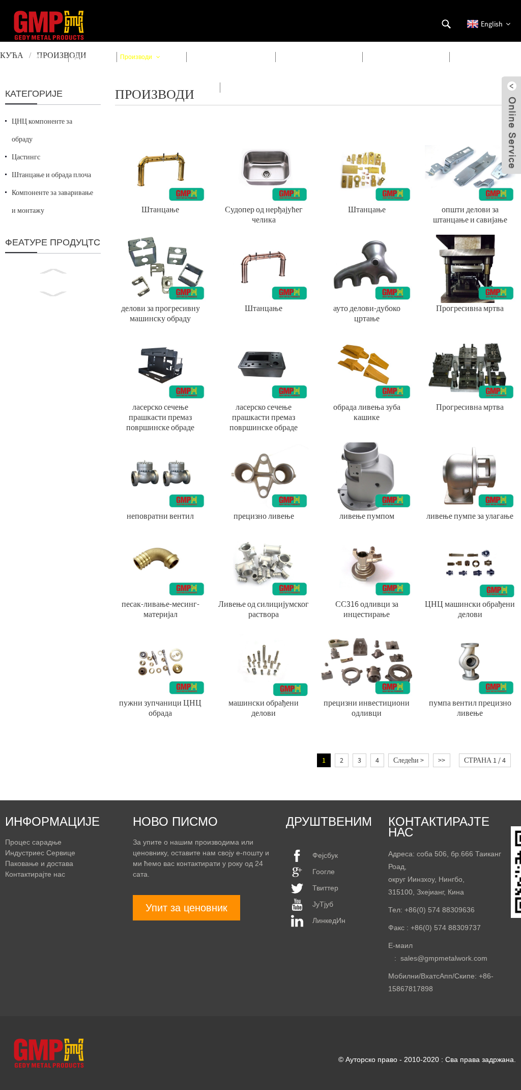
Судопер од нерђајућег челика (264, 214)
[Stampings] (160, 169)
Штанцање (160, 209)
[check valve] (160, 475)
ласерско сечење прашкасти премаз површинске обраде (160, 417)
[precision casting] (263, 475)
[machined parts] (263, 662)
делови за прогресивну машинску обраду (160, 313)
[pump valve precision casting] (470, 662)
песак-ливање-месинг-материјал (160, 609)
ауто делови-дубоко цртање (366, 313)
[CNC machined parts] (470, 564)
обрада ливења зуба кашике (366, 412)
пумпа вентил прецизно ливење (470, 707)
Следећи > (408, 760)
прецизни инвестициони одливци (367, 707)
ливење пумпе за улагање (469, 516)
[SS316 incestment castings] (367, 564)
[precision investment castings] (367, 662)
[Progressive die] (470, 267)
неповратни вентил (160, 516)
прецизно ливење (264, 516)
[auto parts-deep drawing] (367, 267)
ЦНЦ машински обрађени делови (470, 609)
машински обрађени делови (263, 707)
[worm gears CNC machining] (160, 662)
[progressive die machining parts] (160, 267)
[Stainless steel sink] (263, 169)
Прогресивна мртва (470, 308)
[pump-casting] (367, 475)
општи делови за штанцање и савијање (470, 214)
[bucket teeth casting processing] (367, 366)
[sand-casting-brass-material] (160, 564)
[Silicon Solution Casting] (263, 564)
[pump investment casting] (470, 475)
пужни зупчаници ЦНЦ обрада (160, 707)
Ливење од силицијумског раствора (263, 609)
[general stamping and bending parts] (470, 169)
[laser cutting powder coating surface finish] (160, 366)
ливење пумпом (366, 516)
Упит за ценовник (186, 907)
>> (441, 760)
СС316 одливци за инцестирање (366, 609)
